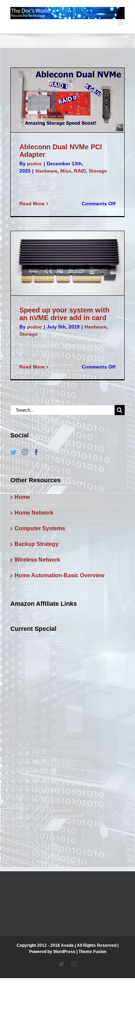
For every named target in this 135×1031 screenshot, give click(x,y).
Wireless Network (37, 560)
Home (22, 497)
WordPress (64, 951)
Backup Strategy (36, 544)
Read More (32, 203)
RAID (80, 171)
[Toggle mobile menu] (121, 22)
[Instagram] (25, 452)
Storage (98, 171)
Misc (65, 171)
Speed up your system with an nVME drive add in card (64, 314)
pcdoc (34, 163)
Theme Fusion (92, 951)
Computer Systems (40, 528)
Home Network (34, 513)
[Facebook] (36, 452)
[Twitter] (13, 452)
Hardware (46, 171)
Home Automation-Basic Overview (59, 575)
